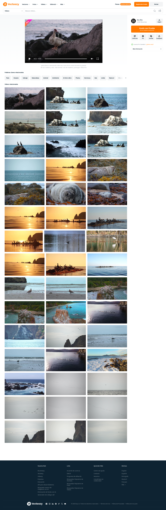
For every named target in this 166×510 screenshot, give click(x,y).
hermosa (87, 78)
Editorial (53, 4)
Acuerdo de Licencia (73, 471)
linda (103, 78)
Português (125, 476)
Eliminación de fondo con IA (47, 492)
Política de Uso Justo (132, 504)
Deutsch (124, 479)
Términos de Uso (105, 504)
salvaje (25, 78)
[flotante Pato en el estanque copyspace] (64, 241)
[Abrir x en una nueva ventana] (62, 503)
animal (45, 78)
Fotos (34, 4)
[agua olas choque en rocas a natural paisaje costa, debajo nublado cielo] (107, 360)
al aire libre (67, 78)
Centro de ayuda (99, 471)
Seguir (159, 22)
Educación (41, 482)
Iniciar (156, 4)
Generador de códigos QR (46, 495)
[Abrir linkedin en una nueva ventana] (52, 503)
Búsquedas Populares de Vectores (75, 480)
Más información (137, 49)
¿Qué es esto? (149, 44)
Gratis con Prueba (147, 29)
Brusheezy (41, 471)
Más (61, 4)
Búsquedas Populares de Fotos (75, 484)
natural (111, 78)
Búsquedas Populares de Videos (75, 489)
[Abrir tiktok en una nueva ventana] (59, 503)
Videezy (40, 476)
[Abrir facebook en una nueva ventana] (46, 503)
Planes (117, 4)
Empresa (40, 479)
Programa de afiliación (74, 476)
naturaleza (35, 78)
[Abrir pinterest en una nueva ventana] (56, 503)
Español (124, 473)
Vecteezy (40, 473)
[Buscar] (154, 11)
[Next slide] (124, 78)
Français (124, 482)
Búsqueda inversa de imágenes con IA (44, 488)
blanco (120, 78)
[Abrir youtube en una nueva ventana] (65, 503)
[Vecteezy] (11, 4)
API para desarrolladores (46, 485)
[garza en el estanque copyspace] (107, 241)
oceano (16, 78)
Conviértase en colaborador (98, 480)
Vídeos (43, 4)
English (124, 471)
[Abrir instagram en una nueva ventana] (49, 503)
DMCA (69, 473)
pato (7, 78)
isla (96, 78)
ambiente (55, 78)
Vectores (25, 4)
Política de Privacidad (118, 504)
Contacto (96, 473)
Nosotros (97, 476)
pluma (78, 78)
